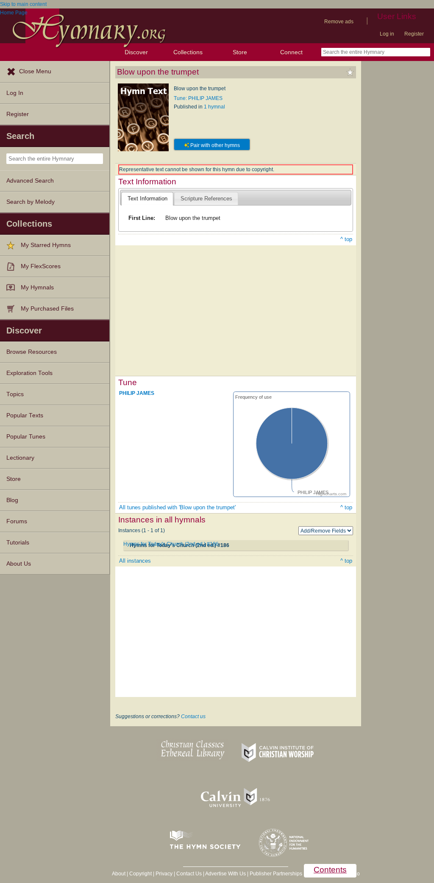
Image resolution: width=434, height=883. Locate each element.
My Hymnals (37, 287)
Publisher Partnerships (276, 874)
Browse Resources (31, 352)
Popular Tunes (25, 436)
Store (240, 52)
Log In (14, 93)
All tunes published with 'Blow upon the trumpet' (177, 507)
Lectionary (20, 458)
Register (414, 34)
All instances (135, 561)
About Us (18, 564)
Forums (16, 521)
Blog (12, 500)
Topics (15, 394)
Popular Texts (24, 415)
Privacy (164, 874)
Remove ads (338, 22)
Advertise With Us (225, 874)
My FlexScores (41, 266)
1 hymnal (214, 107)
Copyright (140, 874)
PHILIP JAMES (136, 393)
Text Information (147, 198)
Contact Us (189, 874)
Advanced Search (30, 181)
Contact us (193, 716)
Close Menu (35, 71)
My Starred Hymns (46, 245)
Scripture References (206, 198)
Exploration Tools (29, 373)
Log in (387, 34)
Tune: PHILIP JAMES (198, 98)
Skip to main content (23, 4)
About (118, 874)
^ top (346, 239)
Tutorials (17, 542)
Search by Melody (30, 202)
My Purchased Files (47, 308)
